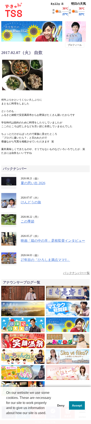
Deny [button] (61, 405)
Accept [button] (77, 405)
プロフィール (75, 45)
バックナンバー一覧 (76, 273)
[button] (6, 418)
